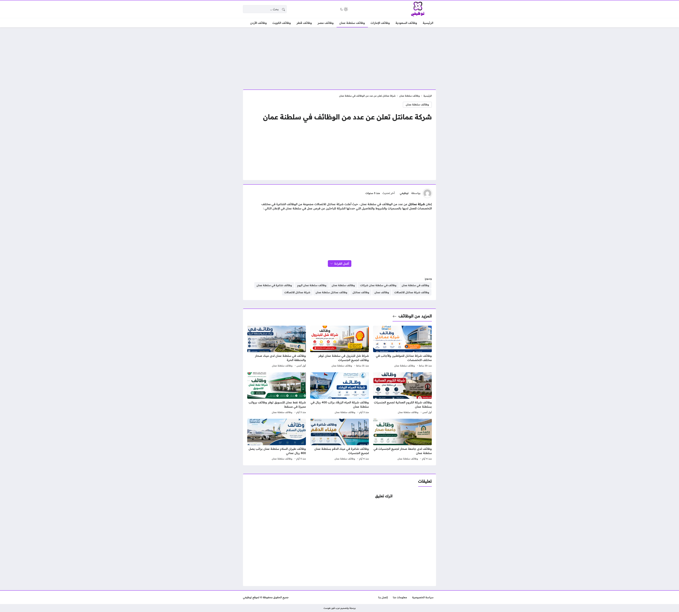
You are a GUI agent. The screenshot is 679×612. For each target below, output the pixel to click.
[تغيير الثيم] (343, 9)
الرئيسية (427, 95)
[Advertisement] (339, 56)
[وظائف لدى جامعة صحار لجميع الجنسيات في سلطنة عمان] (402, 440)
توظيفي (404, 193)
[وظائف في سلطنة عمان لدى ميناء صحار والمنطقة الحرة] (276, 347)
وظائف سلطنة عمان (409, 95)
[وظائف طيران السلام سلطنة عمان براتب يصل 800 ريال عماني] (276, 440)
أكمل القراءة (341, 263)
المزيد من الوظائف (415, 316)
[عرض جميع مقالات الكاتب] (427, 193)
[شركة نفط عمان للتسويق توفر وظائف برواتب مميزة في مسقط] (276, 393)
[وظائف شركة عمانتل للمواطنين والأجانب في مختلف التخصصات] (402, 347)
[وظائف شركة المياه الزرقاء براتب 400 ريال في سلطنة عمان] (339, 393)
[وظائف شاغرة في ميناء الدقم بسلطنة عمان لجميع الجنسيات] (339, 440)
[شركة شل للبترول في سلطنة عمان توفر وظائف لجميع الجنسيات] (339, 347)
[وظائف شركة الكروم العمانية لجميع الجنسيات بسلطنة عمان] (402, 393)
